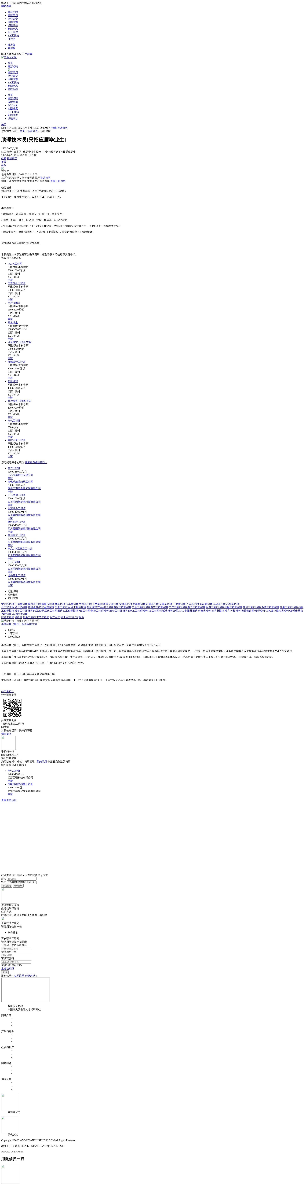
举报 (3, 165)
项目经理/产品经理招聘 (100, 607)
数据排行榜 (20, 1066)
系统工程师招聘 (270, 607)
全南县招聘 (165, 604)
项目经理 (13, 381)
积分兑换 (19, 1070)
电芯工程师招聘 (159, 607)
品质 (81, 617)
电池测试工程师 (17, 535)
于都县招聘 (21, 604)
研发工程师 (7, 617)
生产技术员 (14, 303)
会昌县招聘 (206, 604)
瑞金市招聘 (34, 604)
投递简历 (62, 127)
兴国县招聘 (192, 604)
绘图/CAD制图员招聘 (185, 610)
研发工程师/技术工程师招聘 (70, 607)
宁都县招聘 (179, 604)
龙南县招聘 (139, 604)
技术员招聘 (217, 610)
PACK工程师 (15, 263)
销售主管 (66, 617)
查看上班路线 (58, 181)
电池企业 (19, 1041)
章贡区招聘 (7, 604)
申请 (10, 280)
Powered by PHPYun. (12, 1151)
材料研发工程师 (17, 522)
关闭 (3, 124)
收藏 (54, 127)
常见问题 (19, 1086)
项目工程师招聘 (252, 607)
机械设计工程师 (17, 361)
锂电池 (18, 617)
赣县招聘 (60, 604)
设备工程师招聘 (24, 610)
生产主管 (55, 617)
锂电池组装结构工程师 (20, 481)
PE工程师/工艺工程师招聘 (47, 610)
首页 (10, 63)
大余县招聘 (85, 604)
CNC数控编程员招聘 (277, 610)
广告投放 (19, 1057)
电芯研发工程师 (17, 440)
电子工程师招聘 (196, 607)
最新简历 (13, 15)
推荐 (3, 161)
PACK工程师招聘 (138, 610)
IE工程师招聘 (70, 610)
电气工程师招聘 (178, 607)
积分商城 (13, 32)
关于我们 (19, 1018)
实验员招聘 (204, 610)
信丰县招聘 (72, 604)
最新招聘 (13, 12)
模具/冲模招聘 (233, 610)
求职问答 (13, 25)
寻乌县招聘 (219, 604)
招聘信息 (19, 1034)
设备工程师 (29, 617)
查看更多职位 (9, 800)
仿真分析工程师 (17, 283)
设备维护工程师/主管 (19, 342)
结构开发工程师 (17, 575)
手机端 (29, 54)
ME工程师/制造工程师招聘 (94, 610)
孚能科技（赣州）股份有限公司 (19, 624)
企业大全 (13, 18)
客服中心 (19, 1082)
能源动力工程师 (17, 508)
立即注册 (19, 975)
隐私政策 (19, 1025)
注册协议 (19, 1022)
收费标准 (19, 1054)
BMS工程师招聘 (118, 610)
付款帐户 (19, 1050)
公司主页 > (7, 691)
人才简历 (19, 1038)
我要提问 (6, 733)
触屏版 (11, 44)
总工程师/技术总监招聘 (14, 607)
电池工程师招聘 (141, 607)
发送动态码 (7, 968)
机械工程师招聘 (233, 607)
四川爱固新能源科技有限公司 (24, 501)
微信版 (11, 48)
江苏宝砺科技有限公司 (20, 475)
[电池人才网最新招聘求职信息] (9, 57)
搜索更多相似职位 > (36, 462)
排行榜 (11, 38)
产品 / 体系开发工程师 (20, 548)
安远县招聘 (125, 604)
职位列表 (33, 131)
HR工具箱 (13, 35)
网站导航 (6, 6)
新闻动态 (13, 28)
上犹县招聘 (98, 604)
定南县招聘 (152, 604)
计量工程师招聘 (289, 607)
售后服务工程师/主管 (19, 401)
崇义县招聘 (112, 604)
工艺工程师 (14, 562)
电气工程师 (14, 420)
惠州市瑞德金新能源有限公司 (24, 488)
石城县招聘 (232, 604)
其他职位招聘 (19, 614)
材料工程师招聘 (215, 607)
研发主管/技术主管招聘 (41, 607)
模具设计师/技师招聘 (253, 610)
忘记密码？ (31, 975)
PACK (74, 617)
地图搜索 (13, 22)
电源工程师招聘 (122, 607)
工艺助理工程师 (17, 495)
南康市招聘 (47, 604)
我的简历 (42, 761)
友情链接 (19, 1089)
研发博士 (13, 322)
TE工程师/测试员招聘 (160, 610)
